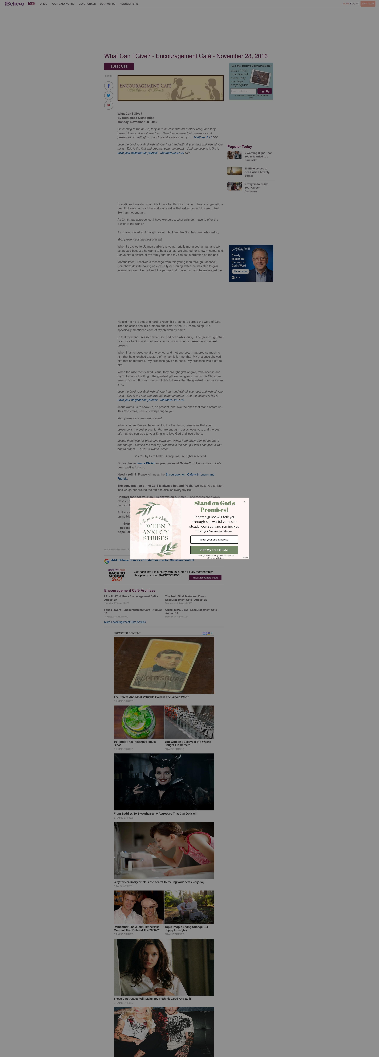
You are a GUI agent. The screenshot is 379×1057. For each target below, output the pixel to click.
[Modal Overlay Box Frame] (189, 528)
